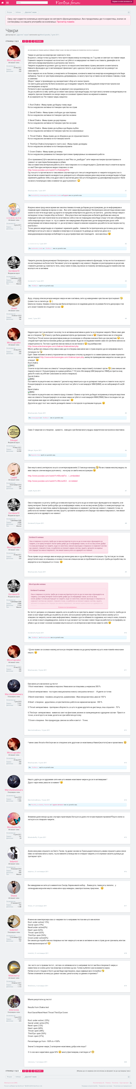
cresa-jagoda (43, 195)
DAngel (14, 440)
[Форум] (7, 2)
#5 (126, 413)
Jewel (14, 308)
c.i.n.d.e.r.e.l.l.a (14, 218)
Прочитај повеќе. (66, 21)
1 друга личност (58, 805)
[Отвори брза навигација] (129, 12)
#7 (126, 491)
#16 (125, 871)
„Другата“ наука (22, 35)
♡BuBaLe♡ (49, 248)
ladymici (14, 861)
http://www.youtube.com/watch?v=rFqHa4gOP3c (48, 170)
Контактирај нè (98, 1083)
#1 (126, 191)
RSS (131, 1083)
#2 (126, 244)
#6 (126, 450)
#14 (125, 800)
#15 (125, 837)
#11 (125, 670)
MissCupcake (45, 35)
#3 (126, 281)
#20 (125, 1062)
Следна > (39, 41)
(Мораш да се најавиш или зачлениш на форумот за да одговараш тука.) (103, 1071)
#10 (125, 633)
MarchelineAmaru (14, 694)
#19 (125, 986)
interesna (14, 1010)
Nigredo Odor (36, 455)
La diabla (40, 805)
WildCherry (13, 975)
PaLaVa (33, 805)
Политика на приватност (123, 1086)
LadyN (14, 477)
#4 (126, 318)
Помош (108, 1083)
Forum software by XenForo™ (23, 1086)
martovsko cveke (55, 195)
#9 (126, 572)
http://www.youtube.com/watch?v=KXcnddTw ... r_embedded (54, 476)
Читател (47, 805)
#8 (126, 523)
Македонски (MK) (10, 1083)
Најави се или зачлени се (122, 1)
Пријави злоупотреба (89, 1086)
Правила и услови (105, 1086)
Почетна (115, 1083)
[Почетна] (2, 2)
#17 (125, 906)
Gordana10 (13, 271)
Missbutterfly (14, 827)
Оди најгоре (124, 1083)
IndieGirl (14, 930)
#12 (125, 730)
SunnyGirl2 (35, 195)
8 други (65, 195)
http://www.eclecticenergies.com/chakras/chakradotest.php (53, 346)
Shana (14, 895)
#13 (125, 763)
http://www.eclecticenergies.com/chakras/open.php (62, 357)
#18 (125, 953)
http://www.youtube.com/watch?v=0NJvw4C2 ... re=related (52, 481)
